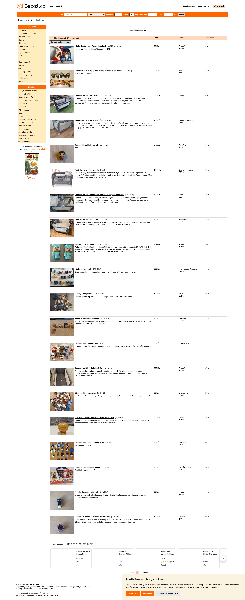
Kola (20, 56)
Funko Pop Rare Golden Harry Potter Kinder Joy (94, 418)
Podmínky (59, 587)
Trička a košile (23, 138)
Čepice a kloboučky (26, 97)
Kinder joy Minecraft (83, 269)
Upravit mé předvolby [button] (167, 594)
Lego (20, 59)
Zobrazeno (209, 38)
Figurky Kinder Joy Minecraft (86, 492)
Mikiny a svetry (24, 110)
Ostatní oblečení (24, 142)
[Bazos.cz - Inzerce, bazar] (31, 8)
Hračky (21, 40)
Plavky (21, 116)
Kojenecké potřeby (25, 53)
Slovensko (39, 595)
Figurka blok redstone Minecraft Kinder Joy (92, 517)
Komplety (22, 107)
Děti (32, 20)
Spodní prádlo (23, 129)
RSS (77, 587)
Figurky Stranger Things (84, 294)
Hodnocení (35, 587)
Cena (156, 38)
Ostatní (21, 81)
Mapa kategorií (22, 593)
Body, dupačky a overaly (27, 91)
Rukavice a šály (24, 126)
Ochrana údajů (69, 587)
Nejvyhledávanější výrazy (38, 593)
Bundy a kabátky (24, 94)
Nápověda (20, 587)
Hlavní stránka (23, 20)
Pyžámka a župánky (26, 123)
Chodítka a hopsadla (26, 46)
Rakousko (54, 595)
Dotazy (27, 587)
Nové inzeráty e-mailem (60, 42)
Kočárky (21, 50)
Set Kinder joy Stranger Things (87, 467)
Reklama (50, 587)
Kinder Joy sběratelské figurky (87, 319)
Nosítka (21, 65)
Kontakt (43, 587)
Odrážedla (22, 69)
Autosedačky (23, 30)
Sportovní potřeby (25, 75)
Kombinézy (22, 104)
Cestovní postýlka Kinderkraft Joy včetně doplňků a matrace (99, 195)
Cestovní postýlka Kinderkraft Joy (89, 368)
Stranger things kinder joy (85, 343)
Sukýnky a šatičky (25, 132)
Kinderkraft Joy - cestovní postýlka (89, 120)
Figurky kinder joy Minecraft (86, 244)
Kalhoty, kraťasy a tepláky (28, 100)
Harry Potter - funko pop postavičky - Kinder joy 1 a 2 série (98, 71)
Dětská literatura (24, 37)
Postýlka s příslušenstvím (85, 170)
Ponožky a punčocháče (27, 119)
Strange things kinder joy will (86, 145)
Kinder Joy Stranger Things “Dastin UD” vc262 (94, 46)
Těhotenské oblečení (26, 135)
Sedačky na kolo (24, 72)
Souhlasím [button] (133, 594)
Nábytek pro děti (24, 62)
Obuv (20, 113)
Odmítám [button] (147, 594)
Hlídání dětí (22, 43)
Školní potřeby (23, 78)
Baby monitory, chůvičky (27, 34)
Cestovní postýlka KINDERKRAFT (89, 96)
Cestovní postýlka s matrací (86, 220)
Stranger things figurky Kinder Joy (89, 442)
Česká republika (27, 595)
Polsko (46, 595)
